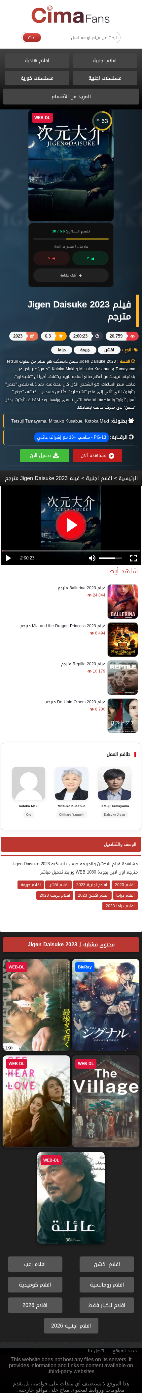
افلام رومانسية (107, 1285)
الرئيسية (128, 478)
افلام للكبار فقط (106, 1305)
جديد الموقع (124, 1350)
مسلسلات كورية (37, 78)
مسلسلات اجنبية (105, 78)
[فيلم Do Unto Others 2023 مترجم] (121, 715)
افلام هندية (37, 60)
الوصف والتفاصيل (120, 844)
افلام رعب (35, 1264)
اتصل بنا (96, 1350)
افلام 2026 (35, 1305)
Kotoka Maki (29, 806)
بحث (32, 37)
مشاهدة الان (94, 455)
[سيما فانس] (71, 15)
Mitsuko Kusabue (72, 806)
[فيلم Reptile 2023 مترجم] (121, 677)
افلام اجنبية (105, 60)
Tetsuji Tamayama (114, 806)
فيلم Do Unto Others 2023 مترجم (75, 702)
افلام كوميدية (35, 1285)
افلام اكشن (107, 1264)
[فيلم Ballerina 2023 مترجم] (121, 601)
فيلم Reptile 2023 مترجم (83, 664)
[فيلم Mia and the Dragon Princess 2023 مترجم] (121, 639)
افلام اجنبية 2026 (71, 1326)
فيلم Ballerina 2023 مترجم (81, 588)
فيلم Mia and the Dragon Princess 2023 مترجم (62, 626)
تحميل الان (40, 455)
